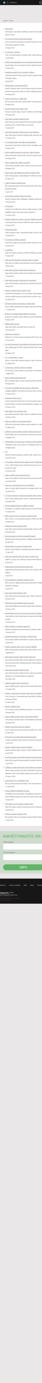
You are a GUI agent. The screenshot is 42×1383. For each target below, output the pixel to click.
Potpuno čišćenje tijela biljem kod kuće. (17, 791)
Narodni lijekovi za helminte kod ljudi (16, 85)
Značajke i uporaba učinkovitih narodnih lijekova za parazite (23, 767)
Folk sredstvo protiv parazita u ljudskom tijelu (19, 804)
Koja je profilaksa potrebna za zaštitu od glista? (19, 506)
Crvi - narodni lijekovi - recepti (14, 357)
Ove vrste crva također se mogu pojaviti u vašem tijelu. (22, 388)
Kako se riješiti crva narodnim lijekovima (17, 626)
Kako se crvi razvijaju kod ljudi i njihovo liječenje (19, 485)
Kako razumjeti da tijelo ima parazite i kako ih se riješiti (21, 260)
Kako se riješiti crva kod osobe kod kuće (17, 475)
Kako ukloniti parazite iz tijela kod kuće (17, 119)
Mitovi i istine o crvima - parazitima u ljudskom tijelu (21, 516)
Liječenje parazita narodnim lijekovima (16, 683)
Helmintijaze (9, 29)
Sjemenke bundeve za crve (13, 398)
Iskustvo (3, 885)
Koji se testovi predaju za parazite (15, 240)
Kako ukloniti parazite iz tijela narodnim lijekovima (20, 270)
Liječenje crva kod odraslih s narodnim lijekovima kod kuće (23, 431)
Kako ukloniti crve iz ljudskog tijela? (16, 411)
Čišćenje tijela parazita (12, 324)
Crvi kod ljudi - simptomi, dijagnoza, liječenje (18, 367)
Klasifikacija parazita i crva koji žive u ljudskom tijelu (21, 636)
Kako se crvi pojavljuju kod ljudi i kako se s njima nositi (21, 556)
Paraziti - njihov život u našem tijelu (16, 99)
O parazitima (9, 250)
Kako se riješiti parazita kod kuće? (15, 378)
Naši (25, 885)
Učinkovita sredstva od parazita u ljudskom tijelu (20, 303)
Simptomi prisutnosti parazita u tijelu (16, 109)
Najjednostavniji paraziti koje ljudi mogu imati (19, 567)
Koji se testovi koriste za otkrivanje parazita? (18, 39)
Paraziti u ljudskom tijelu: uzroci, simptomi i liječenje (21, 647)
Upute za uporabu (14, 885)
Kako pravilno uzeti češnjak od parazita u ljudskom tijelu (22, 173)
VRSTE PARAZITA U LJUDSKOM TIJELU (17, 781)
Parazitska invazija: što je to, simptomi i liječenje (19, 72)
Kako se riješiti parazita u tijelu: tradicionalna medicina (21, 716)
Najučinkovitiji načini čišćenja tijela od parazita (19, 603)
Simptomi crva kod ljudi (12, 334)
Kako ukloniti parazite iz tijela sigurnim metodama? (20, 280)
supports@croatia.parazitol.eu (8, 895)
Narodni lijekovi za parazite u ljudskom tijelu (18, 546)
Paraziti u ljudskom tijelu (12, 706)
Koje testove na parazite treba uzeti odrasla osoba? (20, 737)
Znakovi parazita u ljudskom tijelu (15, 183)
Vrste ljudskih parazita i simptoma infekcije (18, 196)
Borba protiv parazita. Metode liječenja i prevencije (20, 314)
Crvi (6, 452)
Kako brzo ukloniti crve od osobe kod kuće (18, 421)
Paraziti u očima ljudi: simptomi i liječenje (17, 727)
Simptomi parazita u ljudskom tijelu (16, 814)
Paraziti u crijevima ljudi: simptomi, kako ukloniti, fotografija (23, 693)
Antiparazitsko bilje (11, 229)
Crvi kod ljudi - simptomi (12, 52)
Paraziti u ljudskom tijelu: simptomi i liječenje (18, 747)
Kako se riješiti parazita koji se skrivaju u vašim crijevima (22, 152)
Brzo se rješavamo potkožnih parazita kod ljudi (19, 580)
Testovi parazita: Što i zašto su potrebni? (17, 162)
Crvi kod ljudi (9, 206)
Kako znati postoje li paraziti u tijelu (16, 593)
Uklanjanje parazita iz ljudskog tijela (16, 526)
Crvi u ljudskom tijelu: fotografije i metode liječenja (20, 142)
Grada (32, 885)
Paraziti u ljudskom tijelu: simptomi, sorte (17, 290)
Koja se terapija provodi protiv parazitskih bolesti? (20, 536)
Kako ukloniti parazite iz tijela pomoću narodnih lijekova (22, 132)
